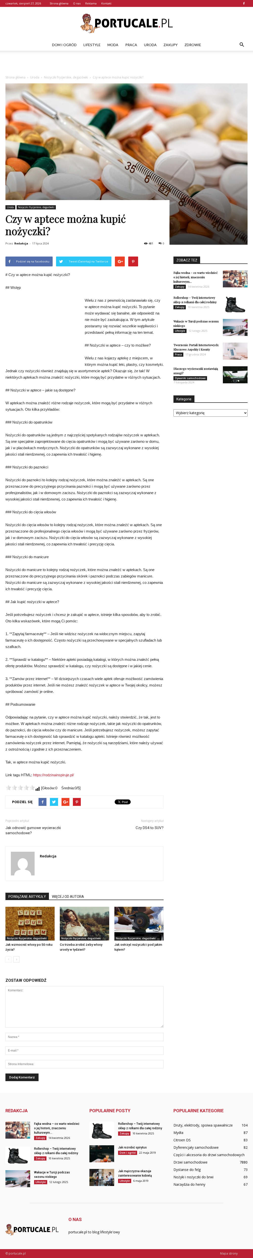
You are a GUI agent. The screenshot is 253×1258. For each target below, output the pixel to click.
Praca (131, 45)
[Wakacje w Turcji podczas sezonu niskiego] (235, 327)
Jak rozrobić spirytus (132, 1147)
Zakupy (171, 45)
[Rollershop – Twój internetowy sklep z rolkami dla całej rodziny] (235, 303)
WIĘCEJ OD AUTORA (68, 897)
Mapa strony (229, 1253)
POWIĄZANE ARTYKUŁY (27, 897)
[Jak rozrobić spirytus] (101, 1153)
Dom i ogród (64, 45)
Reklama (91, 3)
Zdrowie (193, 45)
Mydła (178, 1132)
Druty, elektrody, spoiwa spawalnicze (203, 1125)
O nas (77, 3)
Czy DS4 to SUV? (150, 828)
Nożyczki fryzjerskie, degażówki (36, 207)
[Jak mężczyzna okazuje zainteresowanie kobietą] (101, 1177)
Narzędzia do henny (189, 1184)
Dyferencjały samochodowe (196, 1147)
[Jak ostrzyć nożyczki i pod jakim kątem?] (139, 924)
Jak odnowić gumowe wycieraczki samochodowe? (33, 830)
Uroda (150, 45)
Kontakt (106, 3)
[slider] (20, 788)
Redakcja (21, 243)
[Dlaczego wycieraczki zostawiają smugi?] (235, 374)
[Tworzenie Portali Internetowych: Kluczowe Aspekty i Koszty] (235, 351)
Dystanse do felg (187, 1169)
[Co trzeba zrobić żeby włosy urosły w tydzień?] (84, 924)
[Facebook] (244, 3)
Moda (112, 45)
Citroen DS (182, 1140)
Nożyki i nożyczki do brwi (193, 1177)
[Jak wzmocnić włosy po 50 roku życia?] (30, 924)
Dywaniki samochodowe (190, 378)
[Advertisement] (126, 64)
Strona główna (59, 3)
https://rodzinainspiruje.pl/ (53, 775)
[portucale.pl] (126, 23)
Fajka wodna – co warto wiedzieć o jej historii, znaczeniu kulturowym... (195, 277)
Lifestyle (92, 45)
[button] (242, 45)
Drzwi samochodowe (190, 1162)
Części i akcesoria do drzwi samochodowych (209, 1154)
